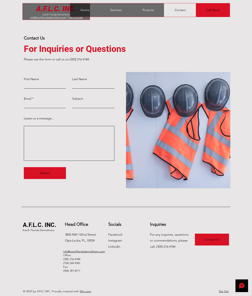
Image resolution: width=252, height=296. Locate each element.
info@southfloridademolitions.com (48, 17)
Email (28, 98)
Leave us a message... (39, 118)
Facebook (115, 234)
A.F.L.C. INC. (56, 9)
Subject (77, 98)
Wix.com (85, 291)
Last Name (79, 79)
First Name (31, 79)
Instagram (115, 240)
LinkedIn (114, 246)
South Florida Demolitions (56, 14)
